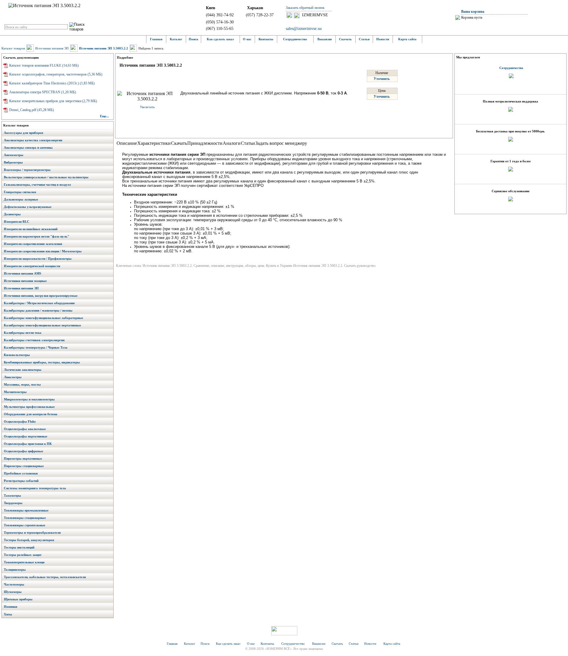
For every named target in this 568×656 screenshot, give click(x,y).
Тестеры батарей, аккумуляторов (29, 540)
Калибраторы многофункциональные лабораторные (43, 318)
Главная (156, 39)
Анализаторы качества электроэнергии (33, 140)
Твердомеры (13, 503)
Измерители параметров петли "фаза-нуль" (36, 236)
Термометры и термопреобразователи (32, 532)
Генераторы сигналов (20, 192)
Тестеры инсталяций (19, 547)
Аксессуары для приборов (23, 132)
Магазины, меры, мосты (22, 384)
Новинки (10, 606)
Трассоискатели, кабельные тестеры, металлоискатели (45, 577)
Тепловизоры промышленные (26, 510)
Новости (382, 39)
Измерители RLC (16, 221)
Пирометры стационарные (24, 466)
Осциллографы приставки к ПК (28, 443)
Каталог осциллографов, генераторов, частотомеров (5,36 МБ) (55, 74)
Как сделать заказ (220, 39)
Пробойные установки (21, 473)
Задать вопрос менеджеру (281, 143)
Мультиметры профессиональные (29, 406)
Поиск (193, 39)
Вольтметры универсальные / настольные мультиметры (46, 177)
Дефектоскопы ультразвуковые (27, 206)
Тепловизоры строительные (24, 525)
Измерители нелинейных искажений (30, 229)
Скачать (345, 39)
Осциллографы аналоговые (25, 429)
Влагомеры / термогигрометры (27, 169)
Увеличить (147, 107)
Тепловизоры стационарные (25, 517)
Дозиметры (12, 214)
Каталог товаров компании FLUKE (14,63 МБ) (44, 65)
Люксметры (13, 377)
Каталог (176, 39)
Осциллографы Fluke (20, 421)
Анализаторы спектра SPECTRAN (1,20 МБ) (42, 92)
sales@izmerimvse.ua (304, 28)
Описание (127, 143)
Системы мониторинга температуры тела (35, 488)
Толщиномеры (15, 569)
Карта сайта (407, 39)
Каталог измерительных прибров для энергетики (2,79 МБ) (53, 101)
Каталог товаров (13, 48)
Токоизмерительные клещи (24, 562)
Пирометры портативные (23, 458)
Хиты (8, 614)
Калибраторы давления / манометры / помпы (38, 310)
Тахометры (12, 495)
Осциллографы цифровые (23, 451)
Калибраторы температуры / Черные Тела (35, 347)
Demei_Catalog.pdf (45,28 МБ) (31, 110)
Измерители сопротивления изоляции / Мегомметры (43, 251)
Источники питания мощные (25, 281)
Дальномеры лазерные (21, 199)
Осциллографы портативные (25, 436)
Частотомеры (14, 584)
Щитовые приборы (18, 599)
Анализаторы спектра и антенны (28, 147)
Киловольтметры (17, 355)
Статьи (364, 39)
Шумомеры (13, 592)
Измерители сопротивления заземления (33, 244)
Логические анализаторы (22, 369)
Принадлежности (204, 143)
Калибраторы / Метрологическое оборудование (39, 303)
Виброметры (13, 162)
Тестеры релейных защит (22, 554)
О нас (247, 39)
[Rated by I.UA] (284, 633)
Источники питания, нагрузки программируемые (41, 295)
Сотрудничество (295, 39)
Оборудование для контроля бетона (30, 414)
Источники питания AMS (22, 273)
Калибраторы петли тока (22, 332)
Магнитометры (15, 392)
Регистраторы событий (21, 480)
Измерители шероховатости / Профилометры (38, 258)
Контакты (266, 39)
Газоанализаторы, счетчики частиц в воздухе (37, 184)
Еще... (104, 116)
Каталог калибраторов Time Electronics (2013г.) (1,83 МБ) (52, 83)
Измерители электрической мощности (32, 266)
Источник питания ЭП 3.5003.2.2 (103, 48)
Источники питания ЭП (52, 48)
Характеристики (154, 143)
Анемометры (13, 155)
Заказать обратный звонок (305, 8)
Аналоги (232, 143)
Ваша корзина (472, 11)
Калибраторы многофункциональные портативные (42, 325)
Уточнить (382, 79)
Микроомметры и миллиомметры (29, 399)
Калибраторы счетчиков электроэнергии (34, 340)
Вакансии (324, 39)
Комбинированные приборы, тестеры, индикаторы (42, 362)
